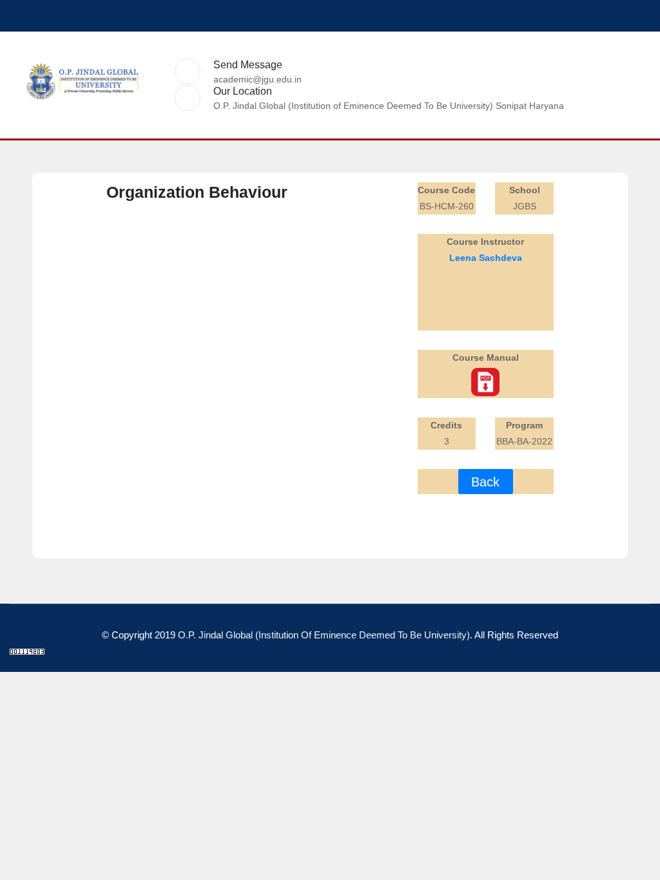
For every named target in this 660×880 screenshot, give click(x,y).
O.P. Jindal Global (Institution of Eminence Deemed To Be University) (324, 634)
